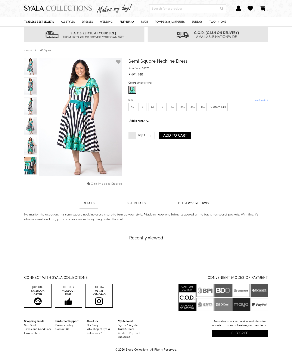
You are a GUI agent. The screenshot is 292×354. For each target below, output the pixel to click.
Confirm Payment (129, 333)
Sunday (197, 22)
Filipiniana (127, 22)
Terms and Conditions (38, 329)
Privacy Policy (64, 325)
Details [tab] (89, 203)
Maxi (144, 22)
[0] (262, 10)
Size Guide (260, 100)
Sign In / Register (128, 325)
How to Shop (32, 333)
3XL (192, 107)
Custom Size (218, 107)
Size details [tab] (136, 203)
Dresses (87, 22)
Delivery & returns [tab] (193, 203)
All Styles (68, 22)
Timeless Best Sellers (39, 22)
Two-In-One (217, 22)
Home (28, 50)
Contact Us (62, 329)
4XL (202, 107)
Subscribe (124, 337)
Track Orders (126, 329)
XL (172, 107)
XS (132, 107)
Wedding (106, 22)
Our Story (93, 325)
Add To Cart (175, 135)
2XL (182, 107)
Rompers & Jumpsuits (170, 22)
